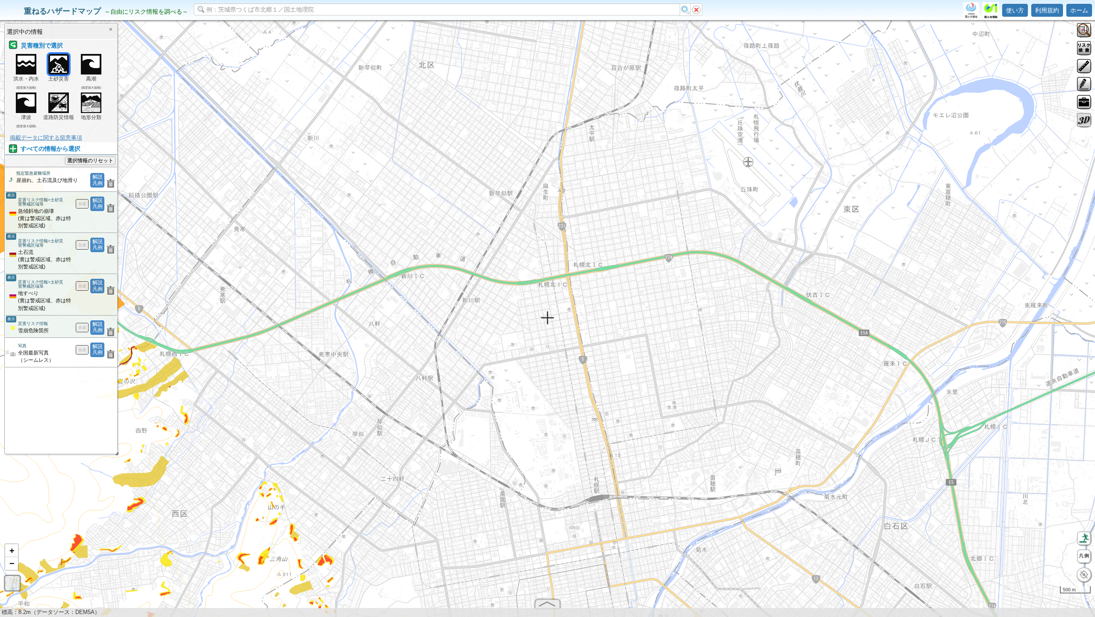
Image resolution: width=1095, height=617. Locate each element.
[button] (11, 550)
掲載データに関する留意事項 (46, 137)
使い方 (1015, 10)
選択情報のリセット (90, 161)
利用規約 (1047, 10)
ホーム (1079, 10)
